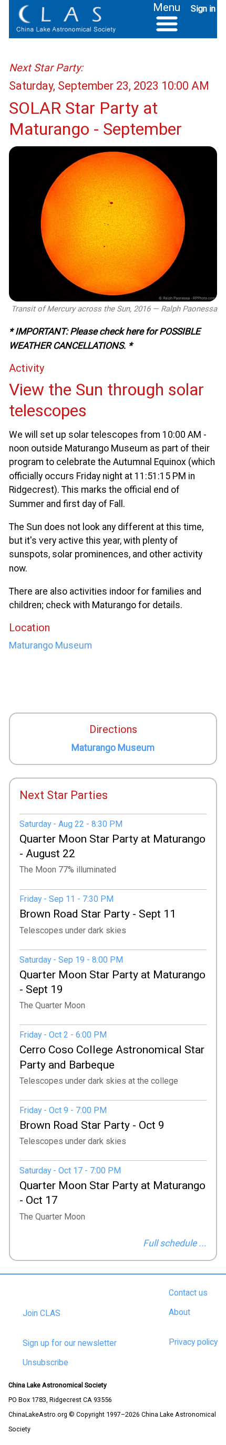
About (179, 1312)
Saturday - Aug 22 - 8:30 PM (70, 824)
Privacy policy (193, 1342)
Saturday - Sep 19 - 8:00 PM (71, 960)
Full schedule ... (175, 1243)
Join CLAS (41, 1313)
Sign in (203, 9)
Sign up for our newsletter (70, 1343)
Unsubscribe (45, 1362)
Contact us (188, 1293)
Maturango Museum (113, 747)
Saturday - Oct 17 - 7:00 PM (70, 1171)
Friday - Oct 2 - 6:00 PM (63, 1035)
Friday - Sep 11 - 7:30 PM (66, 899)
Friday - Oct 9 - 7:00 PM (63, 1110)
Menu (166, 7)
